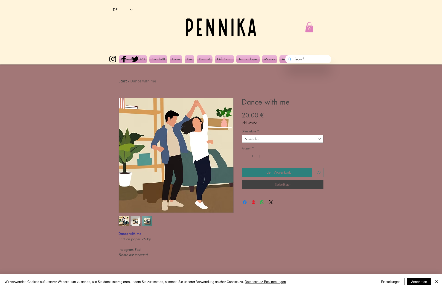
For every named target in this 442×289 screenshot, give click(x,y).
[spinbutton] (252, 156)
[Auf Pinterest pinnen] (253, 202)
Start (123, 81)
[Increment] (259, 156)
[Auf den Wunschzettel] (318, 172)
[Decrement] (245, 156)
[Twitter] (135, 59)
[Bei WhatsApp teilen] (262, 202)
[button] (309, 27)
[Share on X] (271, 202)
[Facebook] (123, 59)
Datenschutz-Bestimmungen (265, 281)
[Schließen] (436, 281)
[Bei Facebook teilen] (244, 202)
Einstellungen (391, 281)
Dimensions (250, 131)
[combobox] (282, 139)
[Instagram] (112, 59)
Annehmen (419, 281)
